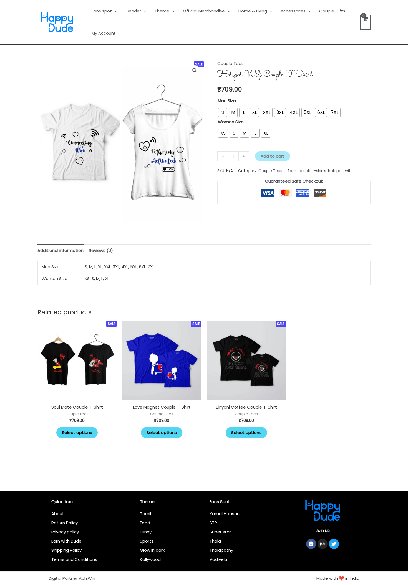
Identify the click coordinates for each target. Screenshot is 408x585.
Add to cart (272, 156)
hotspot (335, 170)
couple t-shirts (312, 170)
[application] (114, 11)
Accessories (293, 11)
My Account (104, 33)
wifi (348, 170)
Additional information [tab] (60, 250)
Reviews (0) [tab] (101, 250)
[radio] (222, 112)
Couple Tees (230, 63)
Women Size (231, 122)
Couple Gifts (332, 11)
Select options (77, 432)
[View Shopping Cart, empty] (365, 22)
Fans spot (102, 11)
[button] (195, 70)
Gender (133, 11)
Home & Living (252, 11)
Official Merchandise (204, 11)
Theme (162, 11)
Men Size (227, 101)
